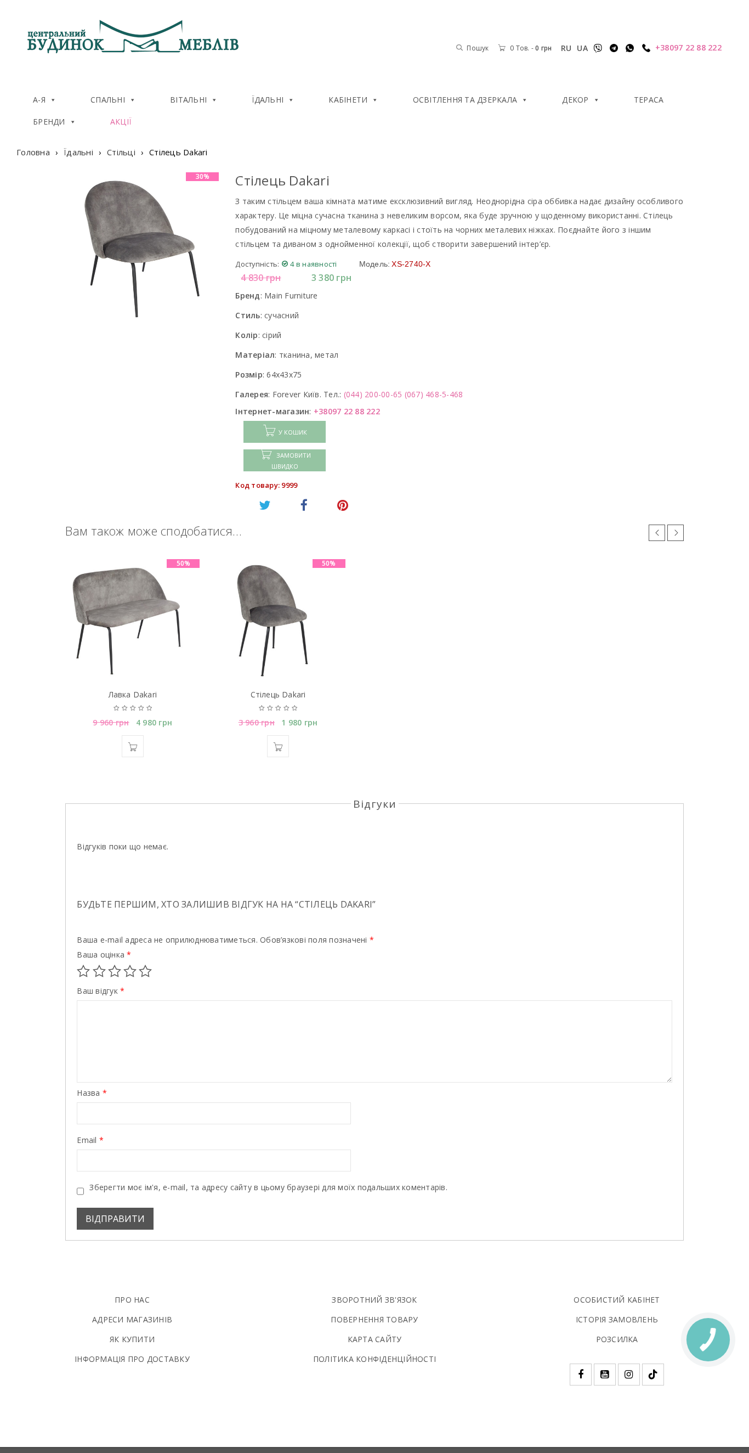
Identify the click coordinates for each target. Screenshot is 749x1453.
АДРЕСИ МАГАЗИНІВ (132, 1319)
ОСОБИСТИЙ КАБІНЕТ (617, 1299)
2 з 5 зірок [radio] (99, 971)
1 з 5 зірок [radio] (83, 971)
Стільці (121, 152)
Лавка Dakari (133, 694)
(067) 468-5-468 (434, 394)
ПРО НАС (132, 1299)
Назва (92, 1093)
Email (90, 1140)
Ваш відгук (100, 991)
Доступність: (257, 264)
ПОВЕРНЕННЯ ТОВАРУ (374, 1319)
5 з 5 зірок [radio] (145, 971)
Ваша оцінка (104, 955)
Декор (575, 99)
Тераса (649, 99)
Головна (33, 152)
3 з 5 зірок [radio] (114, 971)
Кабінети (347, 99)
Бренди (49, 121)
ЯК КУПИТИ (132, 1339)
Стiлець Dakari (278, 694)
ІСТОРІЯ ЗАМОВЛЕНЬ (617, 1319)
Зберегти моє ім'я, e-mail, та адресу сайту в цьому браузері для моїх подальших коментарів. (268, 1187)
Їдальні (267, 99)
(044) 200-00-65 (373, 394)
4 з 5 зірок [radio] (130, 971)
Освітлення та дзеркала (465, 99)
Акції (120, 121)
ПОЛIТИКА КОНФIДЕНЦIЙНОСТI (374, 1359)
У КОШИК (293, 432)
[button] (133, 746)
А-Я (39, 99)
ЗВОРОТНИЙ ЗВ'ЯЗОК (374, 1299)
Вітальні (188, 99)
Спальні (107, 99)
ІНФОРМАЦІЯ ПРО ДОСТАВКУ (132, 1359)
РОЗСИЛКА (617, 1339)
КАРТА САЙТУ (375, 1339)
